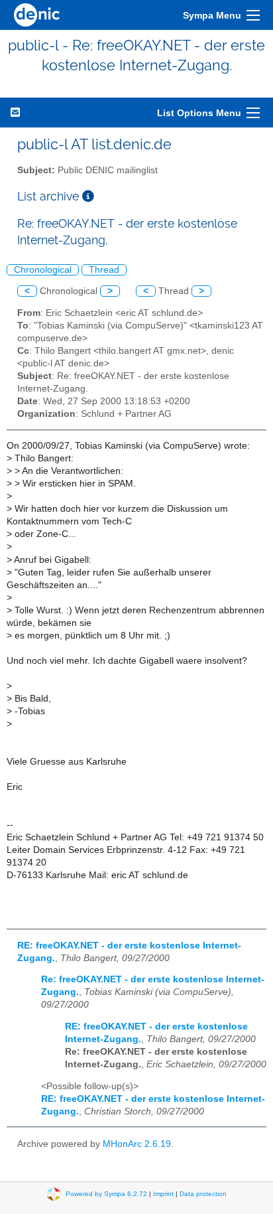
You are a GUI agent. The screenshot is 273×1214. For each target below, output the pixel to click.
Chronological (43, 270)
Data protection (203, 1193)
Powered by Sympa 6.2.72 (106, 1193)
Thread (104, 270)
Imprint (163, 1193)
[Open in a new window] (88, 196)
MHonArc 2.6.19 (137, 1144)
